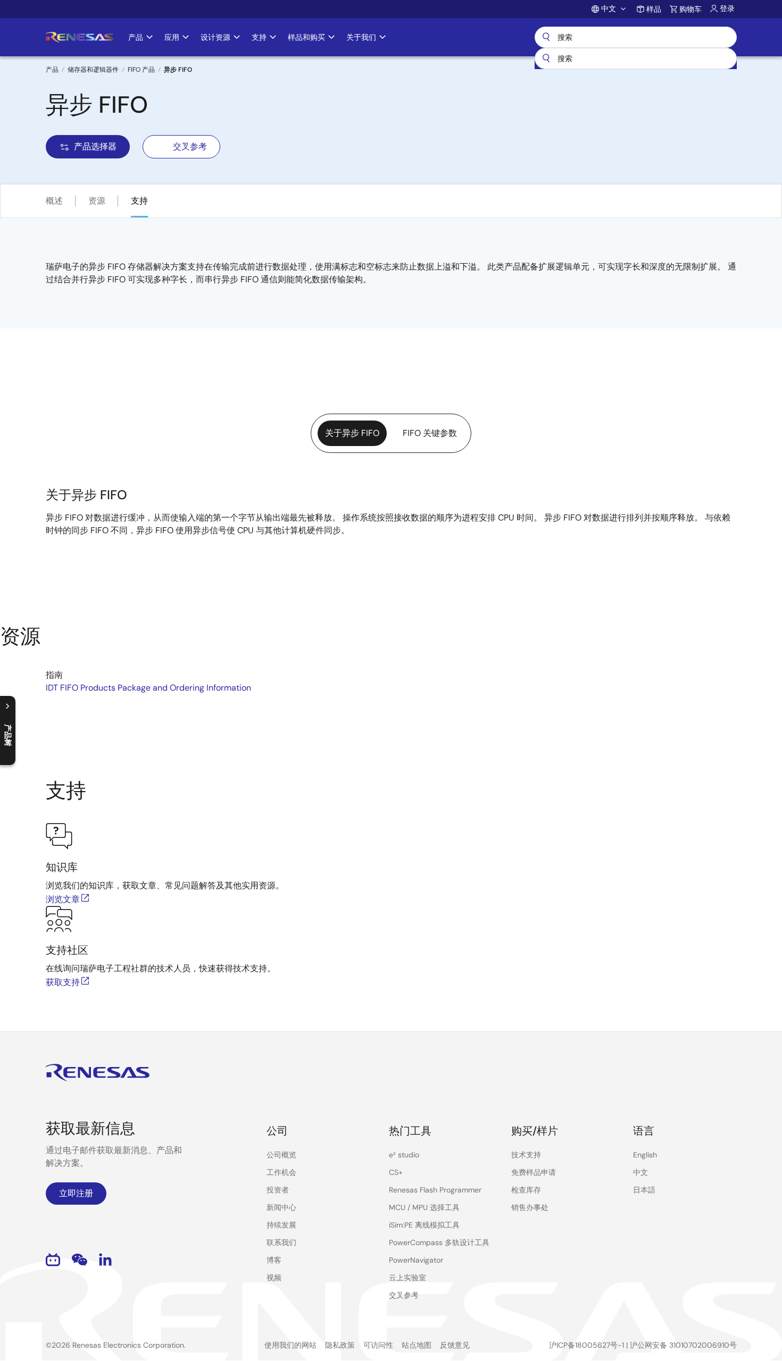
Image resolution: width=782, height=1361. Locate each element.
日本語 (644, 1190)
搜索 (636, 37)
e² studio (404, 1155)
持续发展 (281, 1225)
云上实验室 (407, 1277)
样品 (653, 9)
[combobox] (636, 58)
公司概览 (281, 1155)
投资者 (278, 1190)
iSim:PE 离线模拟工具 (424, 1225)
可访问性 (378, 1345)
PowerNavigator (416, 1260)
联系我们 (281, 1242)
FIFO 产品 (141, 69)
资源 (96, 200)
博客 (274, 1260)
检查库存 (526, 1190)
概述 (54, 200)
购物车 (690, 9)
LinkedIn (105, 1260)
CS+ (396, 1172)
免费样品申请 (533, 1172)
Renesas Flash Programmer (435, 1190)
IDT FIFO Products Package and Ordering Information (148, 687)
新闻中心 (281, 1207)
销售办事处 (529, 1207)
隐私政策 (340, 1345)
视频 (274, 1277)
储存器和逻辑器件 (93, 69)
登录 (727, 8)
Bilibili (53, 1260)
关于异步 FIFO (352, 433)
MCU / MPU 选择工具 (424, 1207)
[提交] (546, 58)
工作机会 (281, 1172)
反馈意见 (455, 1345)
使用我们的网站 (290, 1345)
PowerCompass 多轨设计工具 (439, 1242)
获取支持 (63, 982)
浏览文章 (63, 899)
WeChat (79, 1260)
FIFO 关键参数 (430, 433)
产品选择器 (95, 146)
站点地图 (416, 1345)
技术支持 (526, 1155)
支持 (139, 200)
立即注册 (76, 1193)
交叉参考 (190, 146)
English (645, 1155)
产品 (52, 69)
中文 (640, 1172)
